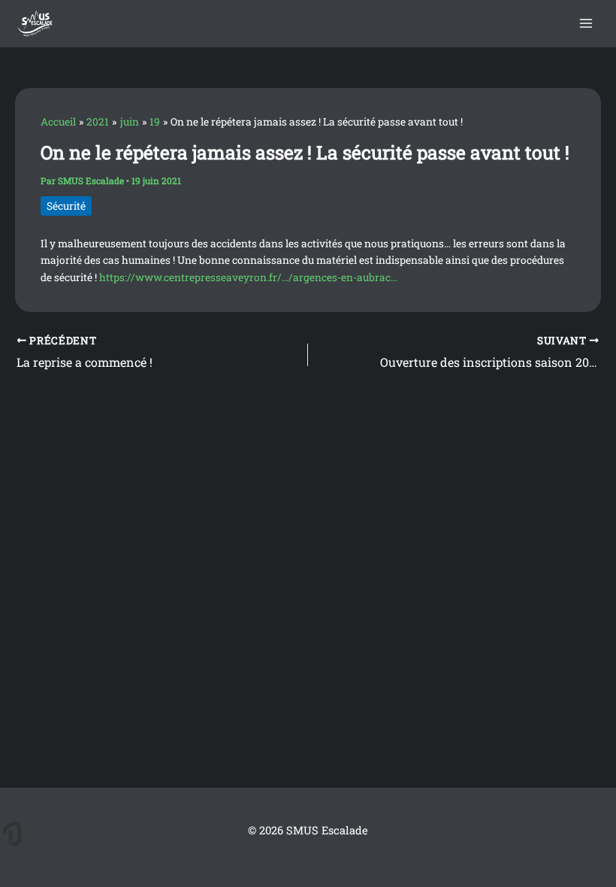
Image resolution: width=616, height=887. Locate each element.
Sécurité (66, 206)
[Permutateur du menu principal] (586, 23)
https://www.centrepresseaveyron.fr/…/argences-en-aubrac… (248, 277)
